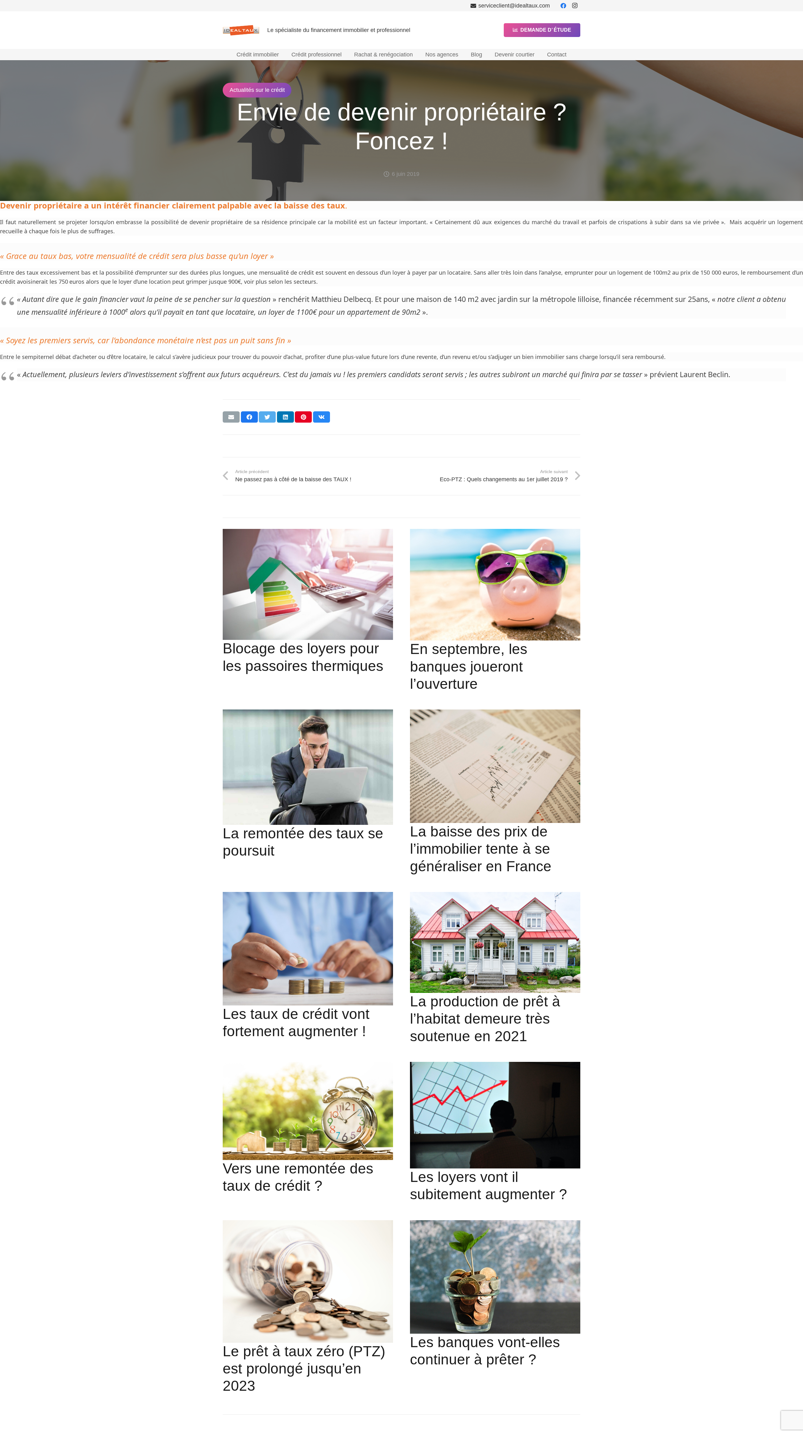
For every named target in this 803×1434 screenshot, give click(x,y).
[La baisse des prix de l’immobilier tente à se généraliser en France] (495, 766)
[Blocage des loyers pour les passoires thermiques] (308, 584)
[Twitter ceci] (267, 417)
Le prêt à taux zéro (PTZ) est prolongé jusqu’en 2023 (304, 1368)
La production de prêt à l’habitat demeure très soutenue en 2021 (485, 1018)
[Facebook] (563, 5)
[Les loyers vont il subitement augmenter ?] (495, 1115)
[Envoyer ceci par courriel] (231, 417)
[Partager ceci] (249, 417)
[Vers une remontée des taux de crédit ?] (308, 1111)
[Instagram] (574, 5)
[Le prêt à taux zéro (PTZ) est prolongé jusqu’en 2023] (308, 1281)
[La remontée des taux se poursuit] (308, 767)
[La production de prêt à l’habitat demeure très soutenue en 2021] (495, 942)
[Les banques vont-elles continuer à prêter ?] (495, 1277)
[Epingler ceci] (303, 417)
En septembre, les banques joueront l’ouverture (468, 666)
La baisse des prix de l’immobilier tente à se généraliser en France (480, 848)
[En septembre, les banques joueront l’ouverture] (495, 585)
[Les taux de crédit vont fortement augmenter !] (308, 948)
